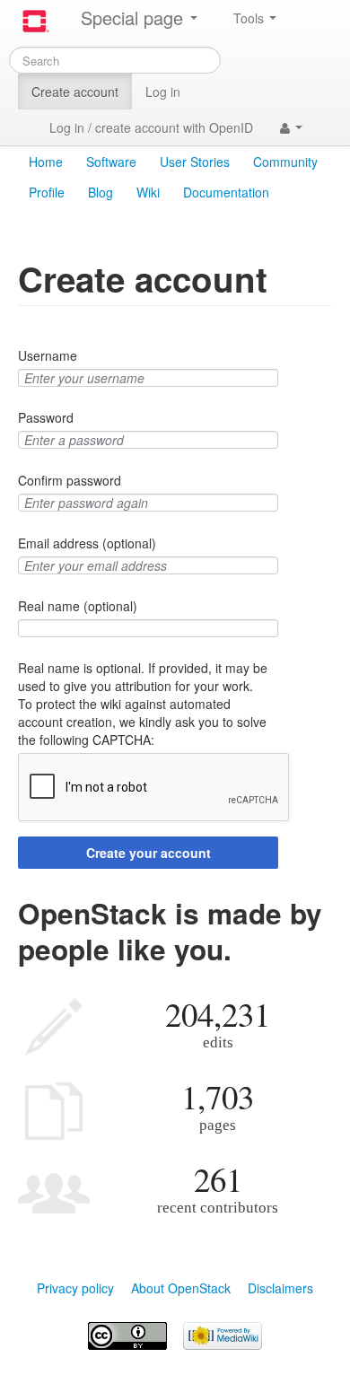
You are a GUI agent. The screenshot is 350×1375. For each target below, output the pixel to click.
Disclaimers (280, 1288)
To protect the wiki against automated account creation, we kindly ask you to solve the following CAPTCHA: (142, 722)
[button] (291, 127)
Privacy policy (75, 1288)
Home (46, 162)
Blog (100, 192)
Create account (74, 92)
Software (111, 162)
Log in (162, 92)
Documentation (226, 192)
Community (285, 162)
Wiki (148, 192)
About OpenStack (181, 1288)
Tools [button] (250, 18)
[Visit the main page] (36, 21)
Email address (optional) (87, 543)
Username (47, 355)
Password (46, 417)
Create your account (148, 853)
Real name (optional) (77, 606)
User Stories (195, 162)
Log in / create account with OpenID (151, 127)
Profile (47, 192)
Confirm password (69, 480)
